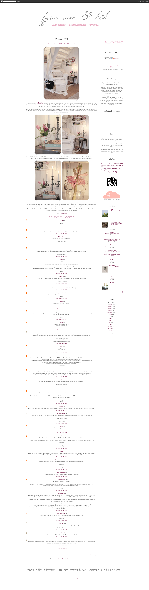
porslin (115, 166)
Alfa (61, 346)
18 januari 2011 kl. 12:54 (61, 367)
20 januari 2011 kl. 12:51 (61, 536)
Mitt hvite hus (61, 379)
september (110, 312)
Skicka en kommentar (62, 548)
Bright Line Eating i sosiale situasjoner (112, 246)
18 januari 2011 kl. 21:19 (61, 476)
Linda (61, 426)
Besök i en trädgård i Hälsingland (112, 233)
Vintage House (111, 221)
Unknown (61, 286)
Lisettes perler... (112, 244)
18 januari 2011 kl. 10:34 (61, 256)
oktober (110, 310)
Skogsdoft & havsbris (61, 356)
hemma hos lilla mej (61, 230)
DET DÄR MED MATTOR (61, 44)
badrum (106, 163)
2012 (111, 302)
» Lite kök (112, 278)
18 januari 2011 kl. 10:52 (61, 290)
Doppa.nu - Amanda (61, 293)
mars (110, 324)
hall (107, 165)
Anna (112, 209)
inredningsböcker (111, 165)
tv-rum (114, 169)
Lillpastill (112, 282)
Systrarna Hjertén (61, 391)
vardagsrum (64, 213)
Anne (61, 259)
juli (110, 316)
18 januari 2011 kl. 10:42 (61, 273)
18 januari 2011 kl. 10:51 (61, 283)
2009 (111, 333)
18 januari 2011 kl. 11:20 (61, 308)
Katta (61, 451)
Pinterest (112, 261)
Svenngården (112, 265)
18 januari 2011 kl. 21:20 (61, 490)
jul (122, 165)
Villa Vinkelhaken (61, 236)
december (110, 306)
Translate (116, 58)
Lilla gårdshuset (61, 513)
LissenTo (61, 276)
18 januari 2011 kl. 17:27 (61, 423)
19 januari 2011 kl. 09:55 (61, 520)
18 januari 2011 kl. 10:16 (61, 233)
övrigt (115, 172)
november (110, 308)
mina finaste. (61, 436)
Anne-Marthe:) (61, 533)
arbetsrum (102, 163)
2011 (110, 304)
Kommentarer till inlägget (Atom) (65, 558)
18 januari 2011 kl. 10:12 (61, 227)
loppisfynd (105, 166)
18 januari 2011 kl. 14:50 (61, 410)
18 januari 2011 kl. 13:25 (61, 376)
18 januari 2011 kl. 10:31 (61, 245)
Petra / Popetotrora (61, 472)
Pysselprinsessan (61, 479)
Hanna (61, 220)
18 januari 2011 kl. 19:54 (61, 456)
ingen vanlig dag (61, 413)
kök (102, 166)
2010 (110, 331)
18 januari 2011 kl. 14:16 (61, 403)
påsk (108, 168)
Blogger (77, 578)
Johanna (61, 248)
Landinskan (112, 276)
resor (110, 168)
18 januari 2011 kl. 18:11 (61, 433)
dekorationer (118, 164)
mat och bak (110, 166)
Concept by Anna (112, 250)
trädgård (110, 169)
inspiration (118, 165)
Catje (61, 301)
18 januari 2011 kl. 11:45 (61, 329)
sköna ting (114, 168)
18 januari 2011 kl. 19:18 (61, 448)
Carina (61, 322)
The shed (112, 259)
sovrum (119, 168)
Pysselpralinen (61, 493)
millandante (61, 311)
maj (110, 320)
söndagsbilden (105, 170)
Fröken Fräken (61, 370)
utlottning (121, 169)
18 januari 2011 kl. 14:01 (61, 388)
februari (110, 326)
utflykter (117, 169)
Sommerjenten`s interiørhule (112, 238)
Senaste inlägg (30, 555)
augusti (110, 314)
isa (61, 539)
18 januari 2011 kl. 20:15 (61, 469)
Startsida (62, 555)
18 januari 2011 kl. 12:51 (61, 353)
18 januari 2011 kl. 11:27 (61, 319)
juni (110, 318)
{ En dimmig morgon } (115, 210)
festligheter (103, 165)
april (110, 322)
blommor (111, 163)
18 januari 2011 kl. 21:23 (61, 510)
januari (110, 328)
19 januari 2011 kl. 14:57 (61, 530)
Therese (61, 406)
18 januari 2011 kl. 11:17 (61, 298)
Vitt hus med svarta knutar (61, 459)
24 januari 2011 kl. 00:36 (61, 545)
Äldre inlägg (93, 555)
